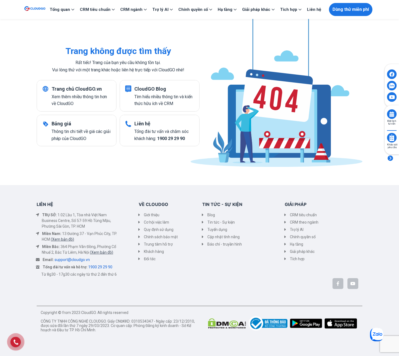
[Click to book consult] (392, 114)
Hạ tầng (296, 244)
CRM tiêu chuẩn (303, 215)
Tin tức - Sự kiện (221, 222)
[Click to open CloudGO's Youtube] (392, 97)
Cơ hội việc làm (156, 222)
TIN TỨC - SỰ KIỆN (222, 204)
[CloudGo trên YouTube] (352, 283)
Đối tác (150, 259)
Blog (211, 215)
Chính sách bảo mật (161, 237)
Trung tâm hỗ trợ (158, 244)
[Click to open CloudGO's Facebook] (392, 74)
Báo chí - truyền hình (224, 244)
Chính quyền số (303, 237)
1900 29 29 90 (100, 267)
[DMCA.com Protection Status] (228, 323)
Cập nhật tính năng (223, 237)
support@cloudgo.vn (72, 260)
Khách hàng (154, 251)
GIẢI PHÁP (295, 204)
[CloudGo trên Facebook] (337, 283)
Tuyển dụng (217, 229)
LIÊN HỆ (45, 204)
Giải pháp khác (302, 251)
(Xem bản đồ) (62, 239)
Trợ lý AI (296, 229)
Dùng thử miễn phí (350, 9)
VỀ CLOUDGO (153, 204)
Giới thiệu (151, 215)
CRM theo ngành (304, 222)
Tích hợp (297, 259)
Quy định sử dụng (158, 229)
